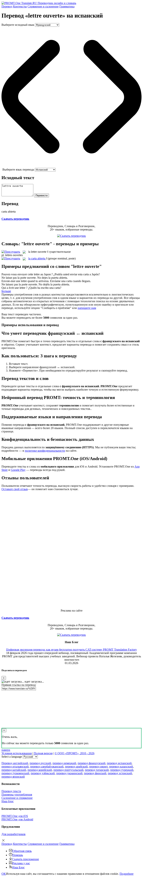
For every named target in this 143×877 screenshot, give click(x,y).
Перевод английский (14, 763)
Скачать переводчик (15, 218)
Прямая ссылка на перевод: (18, 684)
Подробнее (127, 873)
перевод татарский (97, 769)
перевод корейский (40, 769)
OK (3, 873)
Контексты (20, 6)
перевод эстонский (120, 773)
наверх (5, 749)
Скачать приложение (25, 859)
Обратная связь (22, 851)
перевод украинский (69, 773)
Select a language (11, 756)
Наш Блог (18, 867)
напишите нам (87, 308)
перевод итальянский (15, 766)
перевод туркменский (15, 773)
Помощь (17, 855)
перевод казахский (121, 766)
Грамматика (66, 6)
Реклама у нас (21, 863)
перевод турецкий (121, 769)
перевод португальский (68, 769)
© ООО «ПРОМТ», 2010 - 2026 (74, 753)
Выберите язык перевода (18, 169)
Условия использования (16, 753)
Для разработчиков (13, 834)
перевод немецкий (64, 763)
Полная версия (43, 753)
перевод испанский (119, 763)
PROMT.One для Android (17, 819)
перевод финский (95, 773)
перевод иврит (98, 766)
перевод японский (13, 776)
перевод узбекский (43, 773)
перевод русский (40, 763)
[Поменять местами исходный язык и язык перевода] (71, 166)
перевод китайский (13, 769)
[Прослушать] (10, 251)
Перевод (6, 6)
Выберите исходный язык (17, 24)
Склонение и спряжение (17, 797)
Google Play (18, 469)
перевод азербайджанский (46, 766)
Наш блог (7, 801)
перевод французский (91, 763)
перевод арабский (76, 766)
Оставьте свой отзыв (14, 489)
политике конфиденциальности (45, 450)
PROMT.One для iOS (14, 816)
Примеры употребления (16, 794)
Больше (6, 291)
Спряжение (43, 6)
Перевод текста (11, 791)
